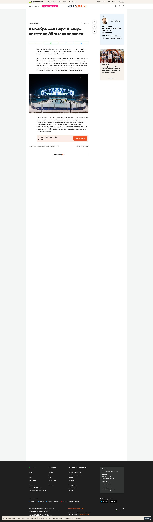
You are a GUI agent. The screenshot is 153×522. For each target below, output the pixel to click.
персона (104, 16)
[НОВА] (50, 6)
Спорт (33, 467)
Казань (99, 1)
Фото (50, 477)
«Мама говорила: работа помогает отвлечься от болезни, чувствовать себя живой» (112, 29)
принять (147, 518)
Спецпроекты (73, 485)
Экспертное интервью (78, 467)
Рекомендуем (106, 64)
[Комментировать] (94, 22)
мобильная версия (74, 501)
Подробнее (78, 518)
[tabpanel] (112, 28)
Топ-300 (71, 490)
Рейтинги (71, 477)
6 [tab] (112, 78)
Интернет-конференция (75, 472)
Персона (31, 475)
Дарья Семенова (114, 20)
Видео (50, 475)
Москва (109, 1)
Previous (102, 43)
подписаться (80, 138)
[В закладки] (94, 27)
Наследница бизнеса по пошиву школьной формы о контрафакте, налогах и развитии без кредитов (111, 37)
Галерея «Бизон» (73, 487)
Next (122, 43)
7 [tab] (113, 78)
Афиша (30, 472)
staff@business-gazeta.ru (108, 490)
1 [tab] (108, 78)
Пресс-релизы (32, 480)
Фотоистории (52, 480)
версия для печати (83, 146)
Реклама (51, 485)
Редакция (32, 485)
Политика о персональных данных (76, 508)
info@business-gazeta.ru (108, 478)
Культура (52, 467)
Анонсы (51, 472)
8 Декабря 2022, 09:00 (34, 23)
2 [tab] (109, 78)
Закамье (36, 6)
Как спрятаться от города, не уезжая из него (111, 68)
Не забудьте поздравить (75, 475)
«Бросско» (112, 21)
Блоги (30, 477)
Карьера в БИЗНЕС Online (35, 487)
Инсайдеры (72, 480)
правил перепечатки (84, 514)
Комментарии (59, 154)
